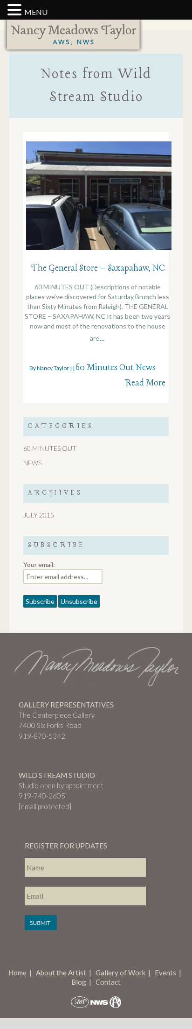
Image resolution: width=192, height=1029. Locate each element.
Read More (144, 383)
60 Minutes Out (104, 367)
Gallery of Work (120, 972)
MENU (36, 11)
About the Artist (61, 972)
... (102, 338)
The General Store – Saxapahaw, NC (97, 268)
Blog (78, 982)
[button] (15, 10)
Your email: (39, 564)
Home (17, 972)
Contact (108, 982)
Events (165, 972)
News (146, 367)
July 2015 (38, 515)
